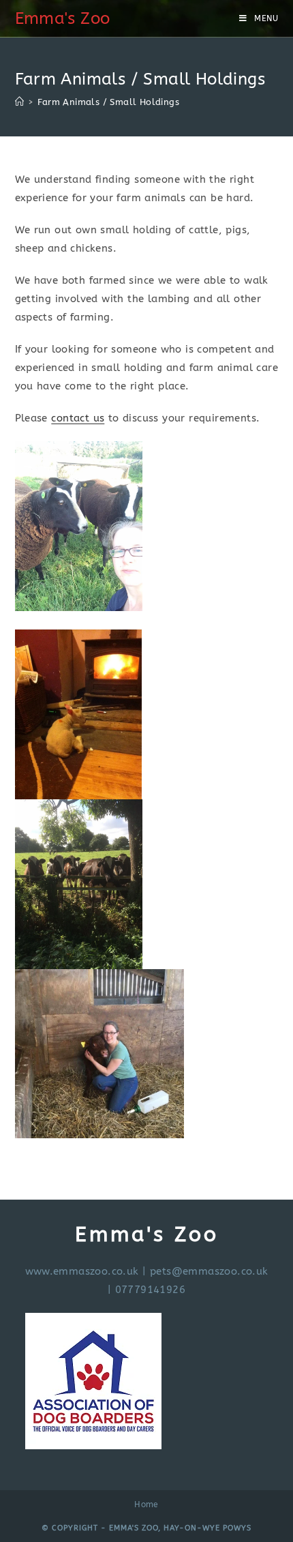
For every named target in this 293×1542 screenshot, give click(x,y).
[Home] (19, 102)
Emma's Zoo (62, 18)
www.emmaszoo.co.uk (82, 1271)
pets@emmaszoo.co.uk (209, 1271)
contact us (77, 418)
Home (146, 1504)
